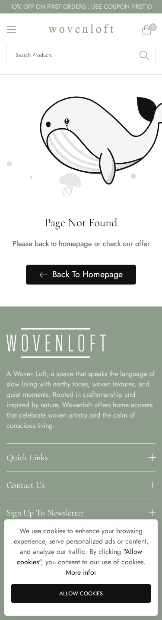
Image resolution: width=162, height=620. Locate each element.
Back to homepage (87, 274)
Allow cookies (81, 593)
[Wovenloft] (81, 29)
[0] (146, 29)
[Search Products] (144, 55)
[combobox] (81, 55)
